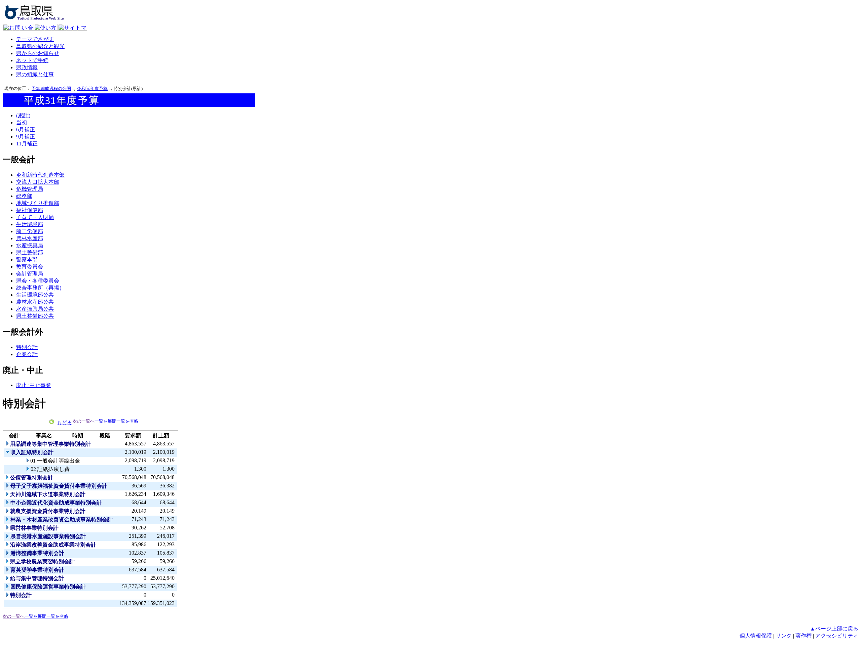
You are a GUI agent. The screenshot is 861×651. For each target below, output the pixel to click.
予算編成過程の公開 (51, 88)
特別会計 (27, 347)
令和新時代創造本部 (40, 175)
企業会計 (27, 354)
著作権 (803, 636)
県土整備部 (29, 252)
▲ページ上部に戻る (834, 629)
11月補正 (27, 143)
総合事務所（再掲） (40, 288)
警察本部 (27, 259)
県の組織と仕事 (35, 74)
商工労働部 (29, 231)
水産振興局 (29, 245)
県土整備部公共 (35, 316)
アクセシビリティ (836, 636)
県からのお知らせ (37, 53)
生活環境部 (29, 224)
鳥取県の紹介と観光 (40, 46)
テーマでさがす (35, 39)
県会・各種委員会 (37, 281)
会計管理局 (29, 273)
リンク (784, 636)
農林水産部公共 (35, 302)
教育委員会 (29, 266)
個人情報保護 (756, 636)
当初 (21, 122)
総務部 (24, 196)
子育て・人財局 (35, 217)
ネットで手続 (32, 60)
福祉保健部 (29, 210)
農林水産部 (29, 238)
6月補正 (25, 129)
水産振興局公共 (35, 309)
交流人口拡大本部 (37, 182)
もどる (64, 422)
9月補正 (25, 136)
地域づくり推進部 (37, 203)
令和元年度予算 (92, 88)
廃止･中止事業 (33, 385)
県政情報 (27, 67)
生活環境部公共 (35, 295)
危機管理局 (29, 189)
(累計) (23, 115)
